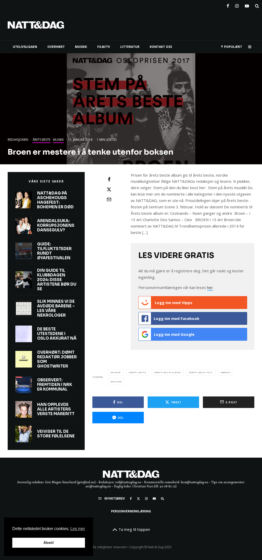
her (210, 287)
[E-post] (109, 199)
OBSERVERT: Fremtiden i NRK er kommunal (54, 385)
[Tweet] (109, 189)
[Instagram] (237, 5)
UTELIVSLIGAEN (25, 47)
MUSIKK (81, 47)
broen (226, 372)
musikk (117, 381)
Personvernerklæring (131, 511)
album (116, 372)
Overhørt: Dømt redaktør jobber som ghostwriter (57, 359)
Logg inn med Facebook (176, 318)
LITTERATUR (129, 47)
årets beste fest (201, 372)
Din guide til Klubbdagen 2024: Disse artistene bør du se (56, 279)
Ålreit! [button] (48, 543)
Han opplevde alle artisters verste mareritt (55, 409)
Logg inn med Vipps (173, 302)
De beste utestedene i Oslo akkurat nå (57, 334)
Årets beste (41, 139)
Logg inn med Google (174, 334)
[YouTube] (247, 5)
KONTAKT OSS (161, 47)
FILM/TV (103, 47)
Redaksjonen (18, 139)
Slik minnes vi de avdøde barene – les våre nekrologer (56, 308)
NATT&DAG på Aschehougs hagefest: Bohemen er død (55, 200)
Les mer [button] (77, 528)
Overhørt (56, 47)
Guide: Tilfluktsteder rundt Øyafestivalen (54, 251)
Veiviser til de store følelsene (56, 433)
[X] (138, 498)
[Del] (109, 179)
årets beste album (168, 372)
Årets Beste (138, 372)
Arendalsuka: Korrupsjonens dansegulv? (55, 225)
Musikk (58, 139)
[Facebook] (228, 5)
